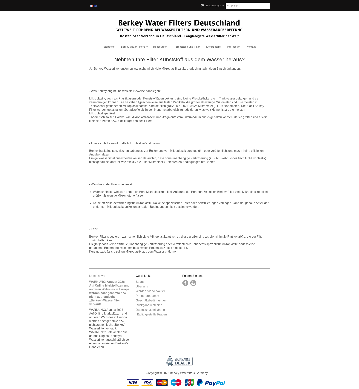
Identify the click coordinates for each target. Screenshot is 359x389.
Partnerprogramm (147, 295)
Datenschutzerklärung (150, 309)
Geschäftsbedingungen (151, 300)
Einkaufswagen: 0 (215, 5)
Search (140, 281)
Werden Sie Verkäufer (150, 291)
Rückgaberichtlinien (149, 305)
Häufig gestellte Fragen (151, 314)
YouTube (193, 283)
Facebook (185, 283)
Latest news (97, 275)
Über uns (142, 286)
